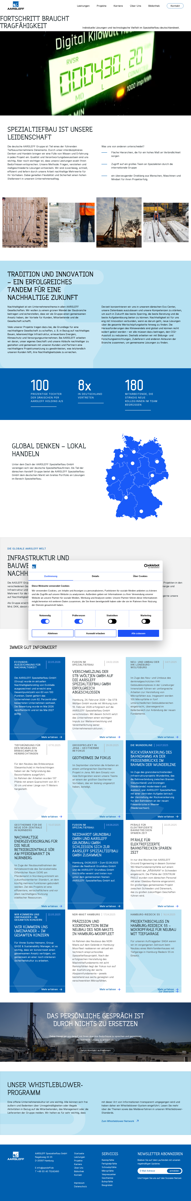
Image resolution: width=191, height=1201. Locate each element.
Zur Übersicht (166, 991)
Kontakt (175, 5)
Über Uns (135, 5)
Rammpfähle (108, 1160)
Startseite (79, 1153)
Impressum (79, 1183)
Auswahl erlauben (95, 633)
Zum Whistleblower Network (117, 1121)
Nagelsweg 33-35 (44, 1157)
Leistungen (83, 5)
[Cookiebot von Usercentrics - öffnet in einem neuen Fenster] (146, 566)
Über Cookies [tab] (140, 576)
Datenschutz (80, 1186)
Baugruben (107, 1185)
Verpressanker (109, 1174)
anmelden (174, 1170)
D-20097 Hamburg (44, 1160)
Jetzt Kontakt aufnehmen (95, 1050)
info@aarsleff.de (45, 1167)
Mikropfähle (108, 1170)
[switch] (78, 621)
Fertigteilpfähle (109, 1163)
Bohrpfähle (107, 1181)
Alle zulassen (138, 633)
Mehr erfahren (49, 737)
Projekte (101, 5)
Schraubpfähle (109, 1167)
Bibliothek (154, 5)
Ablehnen (53, 633)
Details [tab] (95, 576)
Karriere (118, 5)
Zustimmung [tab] (50, 576)
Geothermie (107, 1178)
